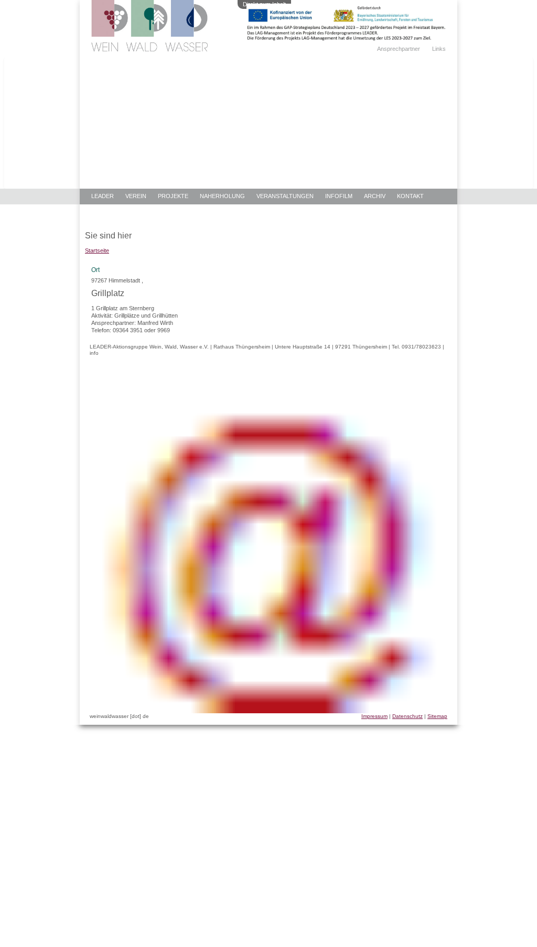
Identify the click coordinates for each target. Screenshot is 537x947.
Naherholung (222, 196)
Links (439, 49)
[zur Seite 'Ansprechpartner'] (346, 38)
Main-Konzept (113, 212)
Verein (135, 196)
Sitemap (437, 716)
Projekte (173, 196)
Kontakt (410, 196)
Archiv (374, 196)
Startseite (97, 250)
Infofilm (338, 196)
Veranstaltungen (285, 196)
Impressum (374, 716)
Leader (102, 196)
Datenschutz (407, 716)
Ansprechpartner (398, 49)
